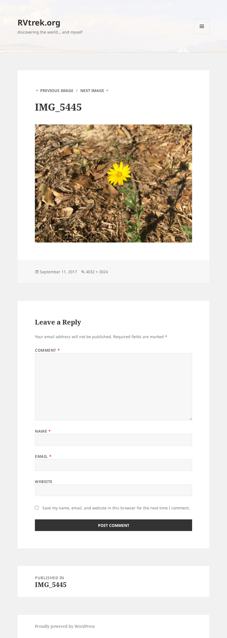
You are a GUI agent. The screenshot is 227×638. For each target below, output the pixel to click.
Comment (47, 350)
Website (44, 481)
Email (43, 456)
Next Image (92, 90)
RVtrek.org (38, 22)
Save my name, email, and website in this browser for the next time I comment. (116, 508)
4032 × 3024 (97, 271)
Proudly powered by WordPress (65, 626)
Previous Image (56, 90)
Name (43, 431)
